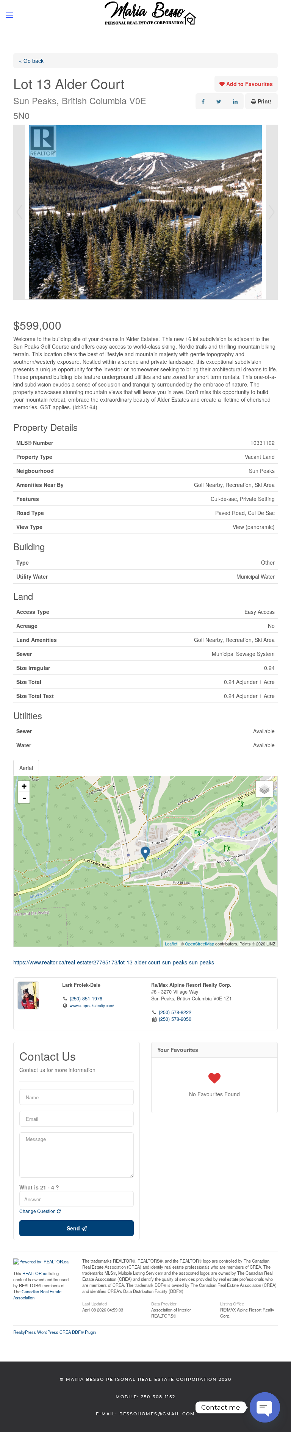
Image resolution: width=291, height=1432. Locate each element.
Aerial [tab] (26, 768)
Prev (19, 212)
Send (74, 1228)
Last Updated (94, 1303)
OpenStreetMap (199, 944)
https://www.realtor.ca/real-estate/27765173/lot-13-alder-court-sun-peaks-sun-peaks (113, 962)
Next (271, 212)
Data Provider (164, 1303)
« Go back (31, 60)
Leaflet (171, 944)
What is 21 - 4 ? (39, 1187)
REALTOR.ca (34, 1273)
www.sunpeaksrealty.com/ (92, 1005)
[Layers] (264, 789)
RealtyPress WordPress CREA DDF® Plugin (54, 1332)
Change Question (38, 1211)
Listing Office (232, 1303)
